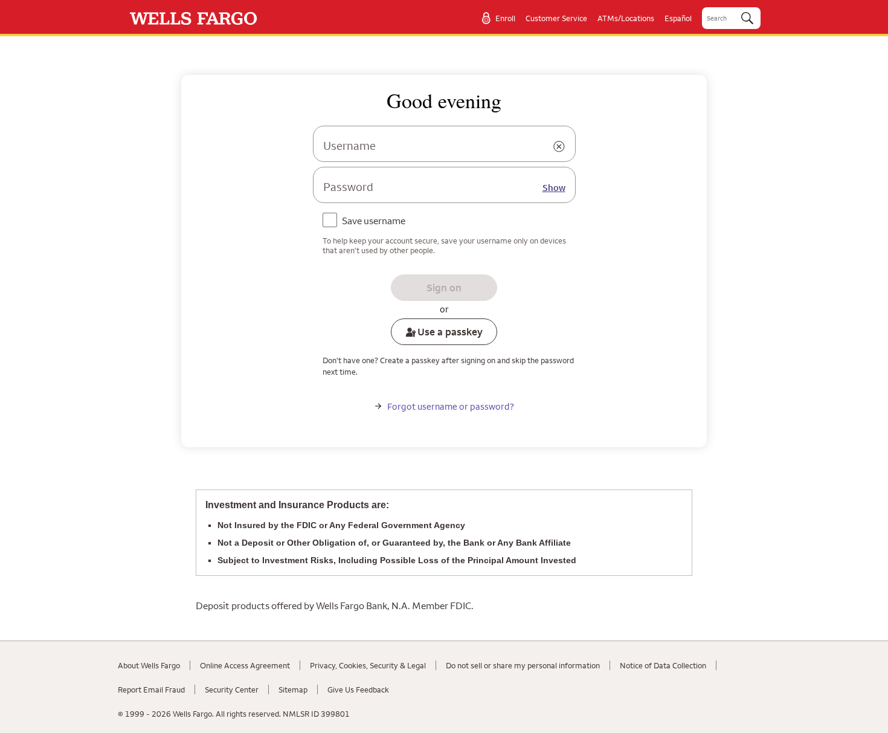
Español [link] (678, 18)
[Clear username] (559, 147)
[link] (193, 18)
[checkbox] (366, 222)
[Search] (747, 18)
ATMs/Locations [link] (625, 18)
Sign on (444, 287)
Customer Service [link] (556, 18)
